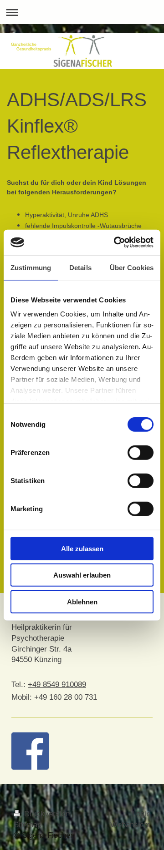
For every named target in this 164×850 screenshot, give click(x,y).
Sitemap (27, 824)
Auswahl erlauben (82, 575)
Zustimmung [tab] (30, 267)
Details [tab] (80, 267)
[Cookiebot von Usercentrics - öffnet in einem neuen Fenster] (116, 242)
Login (141, 814)
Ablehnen (82, 601)
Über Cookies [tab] (132, 267)
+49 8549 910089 (57, 684)
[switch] (141, 452)
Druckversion (47, 814)
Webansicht (130, 824)
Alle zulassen (82, 548)
